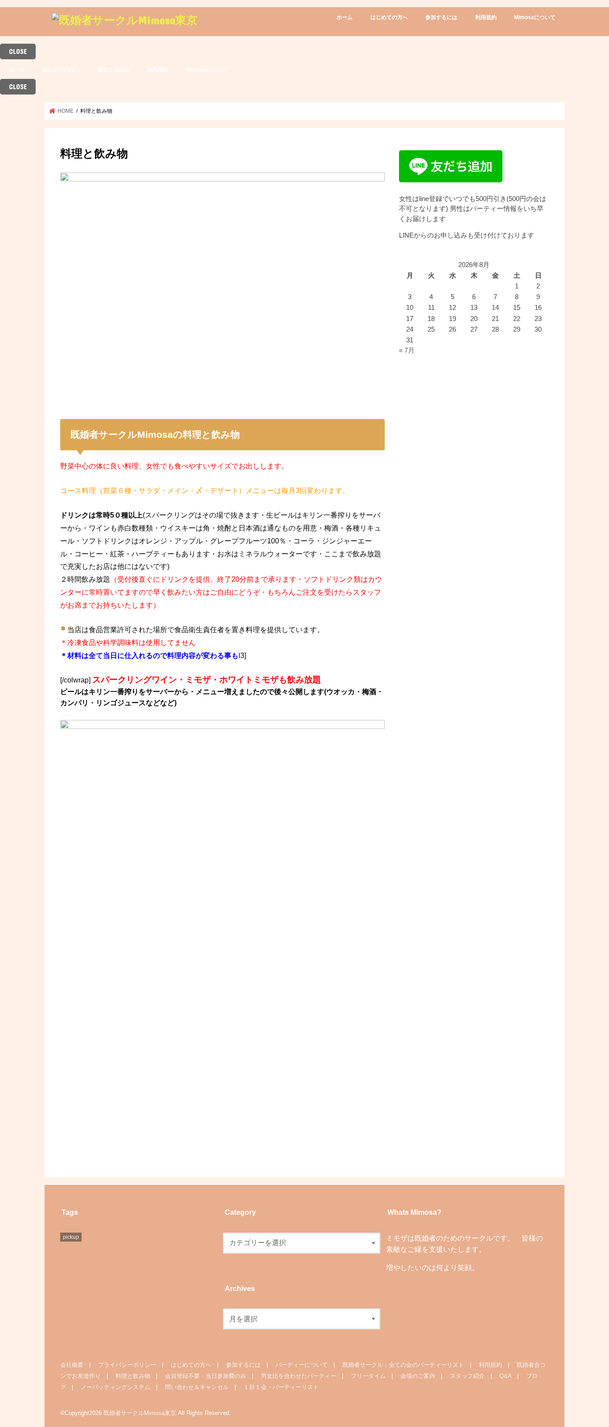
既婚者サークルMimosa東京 (139, 1413)
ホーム (345, 17)
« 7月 (407, 350)
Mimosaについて (535, 17)
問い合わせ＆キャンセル (197, 1387)
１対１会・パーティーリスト (281, 1387)
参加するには (441, 17)
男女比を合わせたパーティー (298, 1376)
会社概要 (71, 1364)
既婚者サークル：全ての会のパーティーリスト (403, 1364)
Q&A (505, 1376)
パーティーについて (302, 1364)
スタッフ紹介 (467, 1376)
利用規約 (486, 17)
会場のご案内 (417, 1376)
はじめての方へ (389, 17)
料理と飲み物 (132, 1376)
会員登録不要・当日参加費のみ (205, 1376)
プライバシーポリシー (127, 1364)
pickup (71, 1237)
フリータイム (368, 1376)
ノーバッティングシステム (115, 1387)
